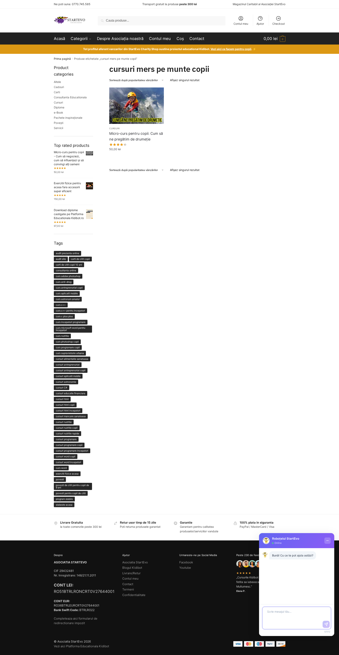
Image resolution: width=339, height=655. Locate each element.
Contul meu (241, 23)
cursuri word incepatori (68, 462)
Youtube (185, 568)
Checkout (278, 23)
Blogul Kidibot (132, 568)
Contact (127, 584)
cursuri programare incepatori (72, 450)
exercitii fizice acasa (67, 473)
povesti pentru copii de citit (71, 493)
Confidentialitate (133, 595)
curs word (61, 467)
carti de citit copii (80, 258)
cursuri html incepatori (68, 410)
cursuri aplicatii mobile (68, 376)
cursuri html (62, 399)
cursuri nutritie (64, 422)
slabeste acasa (64, 504)
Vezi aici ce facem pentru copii (231, 49)
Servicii (58, 128)
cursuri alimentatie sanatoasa (72, 358)
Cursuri (114, 128)
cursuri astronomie (66, 381)
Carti (57, 92)
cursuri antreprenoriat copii (70, 370)
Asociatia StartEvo (135, 562)
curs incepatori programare (70, 322)
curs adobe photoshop (68, 276)
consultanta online (66, 270)
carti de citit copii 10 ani (69, 264)
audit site (61, 258)
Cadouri (59, 87)
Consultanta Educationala (70, 97)
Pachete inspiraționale (68, 117)
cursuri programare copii (69, 444)
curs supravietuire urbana (70, 353)
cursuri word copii (65, 456)
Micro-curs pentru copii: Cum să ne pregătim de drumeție (136, 136)
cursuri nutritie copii (67, 427)
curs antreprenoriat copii (69, 287)
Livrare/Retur (131, 573)
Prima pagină (62, 58)
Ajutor (260, 23)
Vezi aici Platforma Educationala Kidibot (81, 646)
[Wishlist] (158, 93)
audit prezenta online (67, 253)
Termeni (128, 589)
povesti (60, 479)
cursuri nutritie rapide (67, 433)
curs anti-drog (63, 281)
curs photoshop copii (67, 341)
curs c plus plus (64, 316)
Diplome (59, 107)
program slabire (64, 498)
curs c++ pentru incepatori (70, 310)
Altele (57, 82)
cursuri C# (61, 387)
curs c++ (61, 304)
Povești (58, 122)
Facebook (186, 562)
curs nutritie (62, 335)
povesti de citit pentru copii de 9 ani (72, 486)
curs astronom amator (68, 299)
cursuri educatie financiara (70, 393)
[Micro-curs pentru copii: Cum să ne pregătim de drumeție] (136, 105)
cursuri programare (66, 439)
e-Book (58, 112)
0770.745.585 (81, 4)
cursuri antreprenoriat (68, 364)
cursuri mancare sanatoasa (71, 416)
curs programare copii (68, 347)
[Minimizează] (327, 540)
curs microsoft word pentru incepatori (70, 329)
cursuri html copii (65, 404)
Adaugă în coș (136, 157)
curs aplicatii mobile (67, 293)
